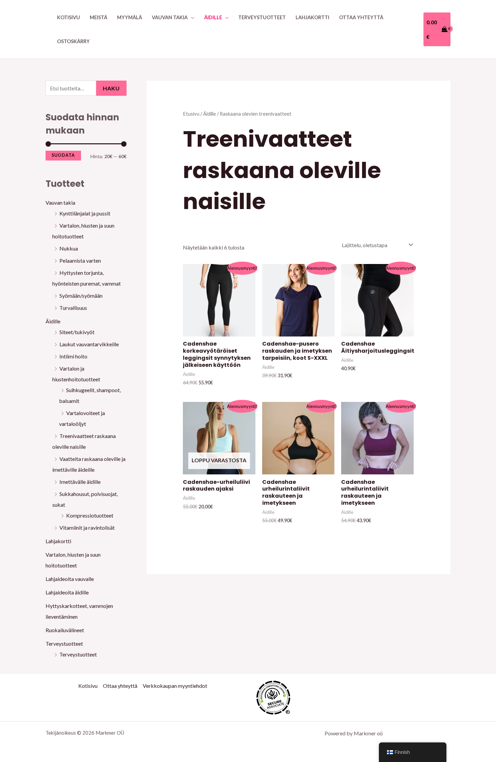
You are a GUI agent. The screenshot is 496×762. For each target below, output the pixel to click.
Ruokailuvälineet (65, 630)
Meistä (98, 17)
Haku (111, 88)
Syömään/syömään (81, 295)
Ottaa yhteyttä (361, 17)
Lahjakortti (312, 17)
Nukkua (68, 248)
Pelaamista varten (80, 260)
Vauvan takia (170, 17)
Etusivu (191, 114)
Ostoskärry (73, 41)
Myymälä (129, 17)
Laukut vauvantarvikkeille (89, 344)
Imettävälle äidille (80, 481)
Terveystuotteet (262, 17)
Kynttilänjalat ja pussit (84, 213)
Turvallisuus (73, 307)
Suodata (63, 155)
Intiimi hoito (73, 356)
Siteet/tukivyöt (76, 332)
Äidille (213, 17)
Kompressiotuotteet (89, 515)
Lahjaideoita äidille (67, 592)
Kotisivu (68, 17)
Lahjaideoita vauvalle (70, 579)
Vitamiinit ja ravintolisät (87, 527)
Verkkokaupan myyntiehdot (175, 685)
